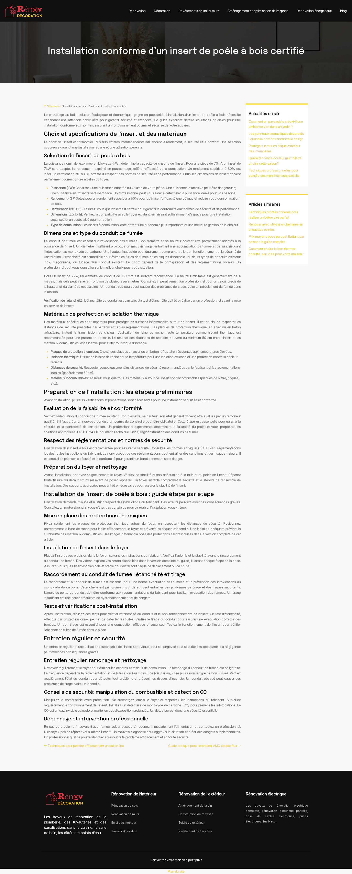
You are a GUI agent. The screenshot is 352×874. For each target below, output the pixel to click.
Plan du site (176, 871)
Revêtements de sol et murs (198, 11)
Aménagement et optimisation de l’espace (257, 11)
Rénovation (137, 11)
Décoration (162, 11)
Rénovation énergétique (314, 11)
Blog (343, 11)
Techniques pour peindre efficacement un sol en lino (86, 746)
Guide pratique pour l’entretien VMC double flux (202, 746)
